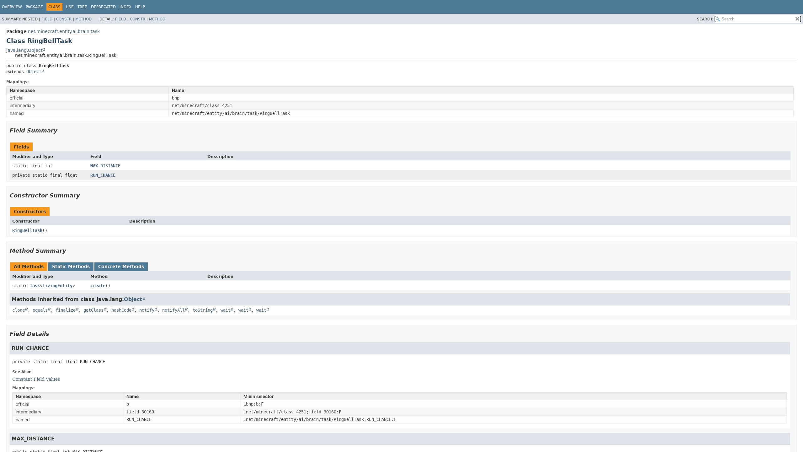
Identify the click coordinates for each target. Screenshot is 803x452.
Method (83, 19)
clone (18, 310)
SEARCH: (705, 19)
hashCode (121, 310)
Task (35, 285)
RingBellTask (27, 230)
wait (226, 310)
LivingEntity (57, 285)
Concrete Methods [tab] (121, 266)
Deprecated (103, 7)
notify (146, 310)
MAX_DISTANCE (105, 165)
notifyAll (173, 310)
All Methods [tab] (29, 266)
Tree (82, 7)
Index (125, 7)
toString (203, 310)
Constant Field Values (36, 379)
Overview (12, 7)
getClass (93, 310)
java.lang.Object (24, 50)
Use (70, 7)
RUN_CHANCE (102, 175)
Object (33, 71)
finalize (66, 310)
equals (40, 310)
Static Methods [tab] (71, 266)
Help (140, 7)
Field (46, 19)
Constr (64, 19)
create (97, 285)
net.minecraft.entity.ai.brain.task (64, 31)
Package (34, 7)
